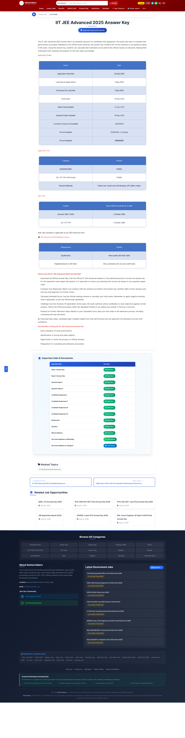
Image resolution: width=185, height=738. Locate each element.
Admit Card (71, 8)
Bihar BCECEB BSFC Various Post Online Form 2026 (104, 630)
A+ (160, 3)
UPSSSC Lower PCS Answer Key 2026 (92, 515)
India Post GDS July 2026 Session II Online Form (103, 602)
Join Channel (111, 439)
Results (61, 8)
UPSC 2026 (39, 657)
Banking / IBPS (121, 545)
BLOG (150, 545)
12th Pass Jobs (115, 657)
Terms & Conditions (112, 669)
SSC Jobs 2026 (27, 657)
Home (41, 8)
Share (6, 369)
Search (113, 3)
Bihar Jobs (38, 660)
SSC (63, 556)
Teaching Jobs (90, 657)
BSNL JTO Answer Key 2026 (50, 502)
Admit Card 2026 (143, 657)
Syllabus (105, 8)
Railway (121, 550)
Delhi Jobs (60, 660)
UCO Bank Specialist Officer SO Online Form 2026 (104, 573)
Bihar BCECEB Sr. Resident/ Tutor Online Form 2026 (104, 639)
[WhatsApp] (156, 3)
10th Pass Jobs (102, 657)
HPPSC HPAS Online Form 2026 (98, 592)
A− (164, 3)
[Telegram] (152, 3)
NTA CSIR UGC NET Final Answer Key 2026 (92, 502)
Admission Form (35, 545)
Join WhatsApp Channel (33, 603)
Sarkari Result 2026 (128, 657)
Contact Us (78, 669)
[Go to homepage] (34, 14)
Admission (95, 8)
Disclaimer (88, 669)
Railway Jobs (49, 657)
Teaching (121, 556)
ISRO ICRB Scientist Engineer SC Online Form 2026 (104, 583)
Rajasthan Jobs (50, 660)
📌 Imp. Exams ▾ (118, 8)
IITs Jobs (64, 550)
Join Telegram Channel (33, 596)
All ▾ (144, 8)
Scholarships (35, 556)
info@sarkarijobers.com (32, 586)
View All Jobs (155, 567)
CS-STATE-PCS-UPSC (35, 550)
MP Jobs (69, 660)
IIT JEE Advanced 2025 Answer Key (50, 469)
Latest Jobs (51, 8)
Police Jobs (69, 657)
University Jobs (149, 556)
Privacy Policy (99, 669)
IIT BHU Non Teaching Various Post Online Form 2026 (105, 611)
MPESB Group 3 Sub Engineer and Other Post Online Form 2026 (109, 621)
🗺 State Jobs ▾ (134, 8)
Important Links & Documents (94, 30)
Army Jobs (79, 657)
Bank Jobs (59, 657)
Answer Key (83, 8)
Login (141, 3)
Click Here (110, 369)
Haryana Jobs (79, 660)
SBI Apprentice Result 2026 (50, 515)
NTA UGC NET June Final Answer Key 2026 (135, 502)
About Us (69, 669)
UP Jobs (30, 660)
